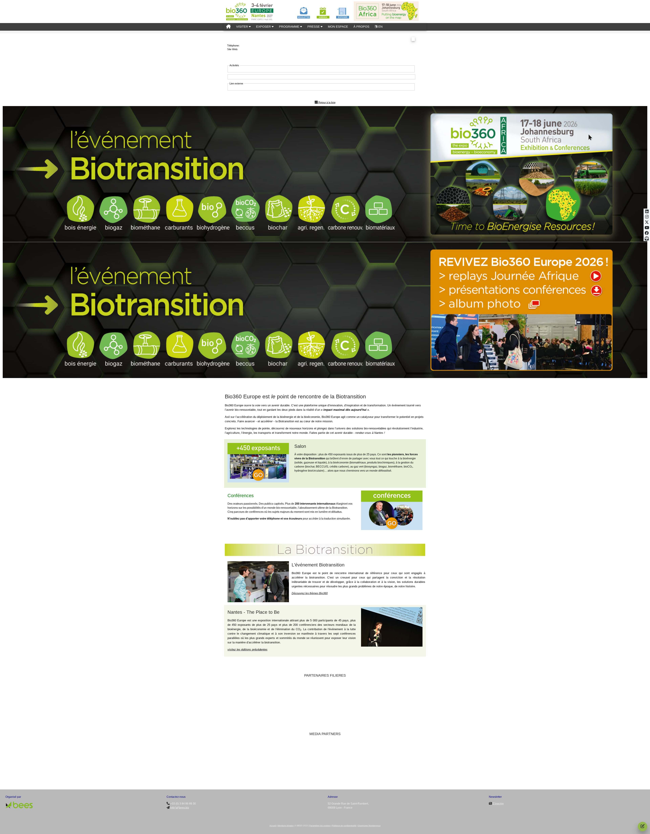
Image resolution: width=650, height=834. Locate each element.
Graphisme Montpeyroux (369, 826)
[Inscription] (643, 826)
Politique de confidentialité (344, 826)
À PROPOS (361, 26)
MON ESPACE (338, 26)
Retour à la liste (326, 102)
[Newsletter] (647, 239)
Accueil (272, 826)
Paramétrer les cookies (319, 826)
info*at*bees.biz (179, 807)
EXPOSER (264, 26)
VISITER (242, 26)
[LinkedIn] (647, 212)
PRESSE (314, 26)
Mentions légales (286, 826)
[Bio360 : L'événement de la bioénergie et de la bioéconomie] (228, 27)
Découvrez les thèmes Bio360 (310, 593)
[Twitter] (647, 223)
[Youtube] (647, 228)
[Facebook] (647, 234)
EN (380, 26)
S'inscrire (498, 803)
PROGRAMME (289, 26)
